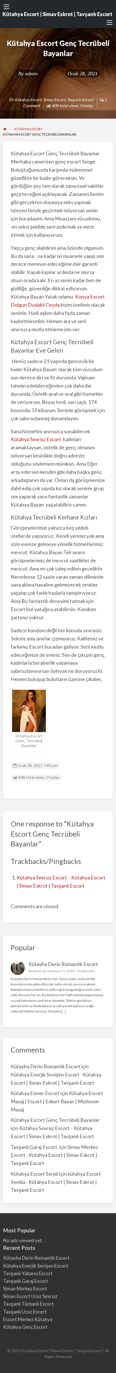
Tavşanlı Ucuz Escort (25, 1312)
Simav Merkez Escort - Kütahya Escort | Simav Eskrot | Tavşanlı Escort (54, 1155)
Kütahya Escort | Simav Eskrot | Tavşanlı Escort (57, 14)
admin (31, 73)
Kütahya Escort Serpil (34, 1174)
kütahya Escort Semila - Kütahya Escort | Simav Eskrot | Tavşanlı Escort (56, 1182)
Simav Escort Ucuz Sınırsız (30, 1296)
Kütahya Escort (28, 99)
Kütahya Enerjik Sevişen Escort (35, 1266)
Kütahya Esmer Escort (35, 1093)
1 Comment (86, 971)
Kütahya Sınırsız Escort (36, 439)
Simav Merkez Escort (25, 1289)
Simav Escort (54, 99)
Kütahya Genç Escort (25, 1327)
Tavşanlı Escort (80, 99)
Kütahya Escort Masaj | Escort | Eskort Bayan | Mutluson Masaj (57, 1101)
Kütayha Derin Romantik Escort (63, 964)
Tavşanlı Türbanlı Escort (28, 1304)
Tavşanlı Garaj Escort (34, 1147)
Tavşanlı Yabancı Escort (28, 1273)
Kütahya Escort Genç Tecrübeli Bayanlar (55, 1120)
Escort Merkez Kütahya (27, 1319)
